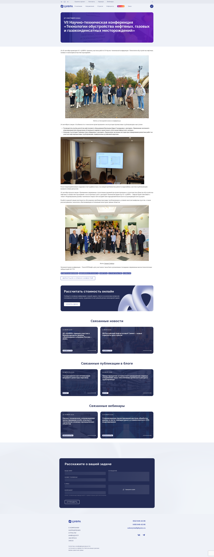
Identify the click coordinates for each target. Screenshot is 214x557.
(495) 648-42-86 (139, 524)
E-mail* (67, 483)
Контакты (91, 1)
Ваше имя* (69, 470)
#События (127, 273)
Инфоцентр (110, 6)
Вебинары (110, 1)
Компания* (69, 490)
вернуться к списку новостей (78, 278)
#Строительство (115, 273)
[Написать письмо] (65, 2)
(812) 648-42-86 (139, 521)
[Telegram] (68, 2)
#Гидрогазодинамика (69, 273)
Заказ (129, 6)
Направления (89, 6)
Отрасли (100, 6)
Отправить (72, 502)
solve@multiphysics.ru (136, 528)
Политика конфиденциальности (79, 546)
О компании (78, 6)
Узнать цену (72, 304)
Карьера (101, 1)
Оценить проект (80, 1)
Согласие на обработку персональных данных (84, 548)
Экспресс (121, 6)
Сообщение (112, 470)
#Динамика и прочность (88, 273)
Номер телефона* (71, 477)
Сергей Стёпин (109, 263)
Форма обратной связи (76, 550)
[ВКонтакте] (62, 2)
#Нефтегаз (103, 273)
